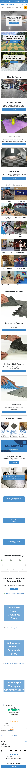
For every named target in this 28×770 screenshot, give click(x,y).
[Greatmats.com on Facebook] (1, 751)
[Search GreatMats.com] (25, 7)
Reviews (25, 1)
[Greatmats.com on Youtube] (11, 751)
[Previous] (2, 565)
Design (2, 1)
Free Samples (15, 1)
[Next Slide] (25, 430)
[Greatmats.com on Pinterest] (16, 751)
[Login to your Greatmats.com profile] (21, 4)
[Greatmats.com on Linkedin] (25, 751)
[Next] (25, 565)
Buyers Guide (8, 1)
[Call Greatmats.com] (17, 4)
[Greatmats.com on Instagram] (6, 751)
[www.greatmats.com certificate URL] (14, 730)
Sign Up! (13, 766)
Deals (20, 1)
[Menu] (2, 4)
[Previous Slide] (2, 430)
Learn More (14, 462)
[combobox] (14, 7)
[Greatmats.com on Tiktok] (20, 751)
